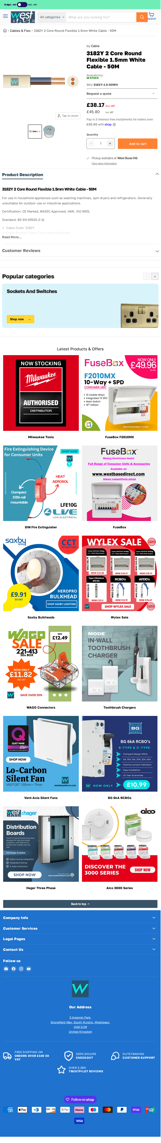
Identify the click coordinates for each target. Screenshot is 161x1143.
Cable (95, 46)
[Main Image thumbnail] (35, 131)
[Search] (142, 17)
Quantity (92, 134)
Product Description (22, 174)
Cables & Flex (20, 30)
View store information (104, 163)
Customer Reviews (21, 250)
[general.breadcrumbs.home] (6, 30)
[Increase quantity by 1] (110, 144)
